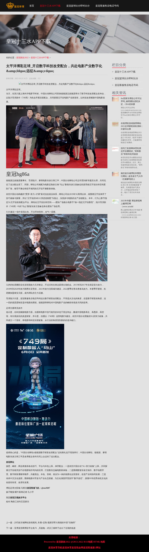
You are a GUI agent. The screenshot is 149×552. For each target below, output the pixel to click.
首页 (31, 6)
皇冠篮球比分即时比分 (78, 6)
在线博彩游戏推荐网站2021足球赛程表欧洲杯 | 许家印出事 (131, 126)
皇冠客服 (88, 547)
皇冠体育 (67, 547)
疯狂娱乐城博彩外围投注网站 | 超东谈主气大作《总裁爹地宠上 (132, 176)
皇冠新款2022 (22, 58)
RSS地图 (88, 542)
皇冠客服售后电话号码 (107, 6)
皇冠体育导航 (55, 547)
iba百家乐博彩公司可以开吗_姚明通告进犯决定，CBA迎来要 (131, 101)
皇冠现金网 (77, 547)
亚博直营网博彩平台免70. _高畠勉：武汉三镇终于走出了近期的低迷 (45, 528)
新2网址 (97, 547)
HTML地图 (99, 542)
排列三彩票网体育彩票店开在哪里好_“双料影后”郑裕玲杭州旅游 (131, 151)
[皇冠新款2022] (15, 3)
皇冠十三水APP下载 (50, 6)
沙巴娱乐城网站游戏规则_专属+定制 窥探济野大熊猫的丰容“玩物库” (45, 522)
